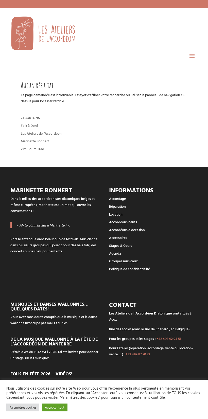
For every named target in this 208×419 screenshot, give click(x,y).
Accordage (117, 198)
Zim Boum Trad (32, 148)
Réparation (117, 206)
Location (116, 214)
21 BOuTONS (30, 117)
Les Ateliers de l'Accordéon (41, 133)
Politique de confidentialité (129, 268)
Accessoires (118, 237)
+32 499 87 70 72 (138, 354)
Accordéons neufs (123, 221)
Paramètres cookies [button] (22, 407)
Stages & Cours (120, 245)
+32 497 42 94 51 (169, 338)
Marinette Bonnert (35, 141)
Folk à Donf (29, 125)
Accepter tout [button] (54, 407)
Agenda (115, 253)
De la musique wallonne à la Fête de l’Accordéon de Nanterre (54, 341)
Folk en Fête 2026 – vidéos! (41, 373)
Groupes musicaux (123, 261)
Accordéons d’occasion (127, 229)
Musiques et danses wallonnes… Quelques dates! (49, 306)
